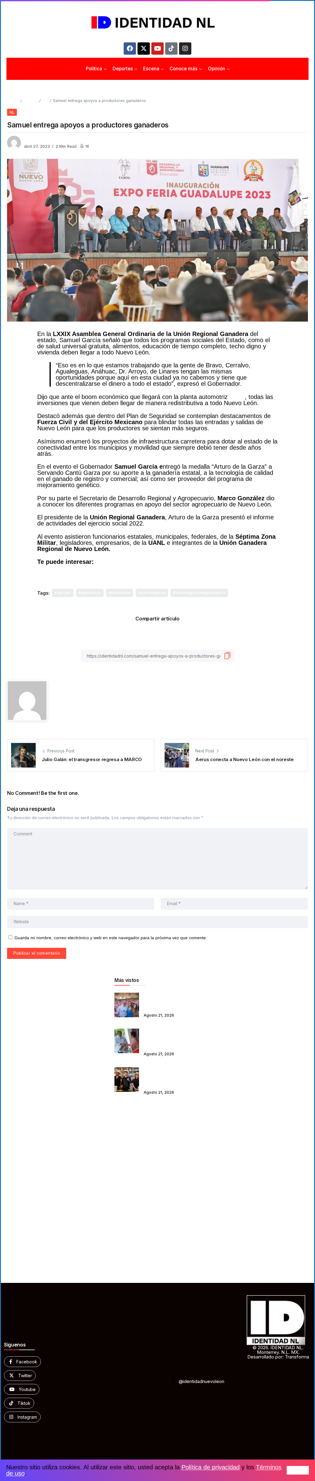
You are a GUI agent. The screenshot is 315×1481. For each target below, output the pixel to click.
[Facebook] (130, 48)
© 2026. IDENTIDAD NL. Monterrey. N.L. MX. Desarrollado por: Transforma (278, 1352)
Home (12, 100)
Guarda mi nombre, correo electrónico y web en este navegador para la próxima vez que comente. (110, 938)
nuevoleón (121, 592)
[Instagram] (185, 48)
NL (44, 100)
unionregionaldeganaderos (200, 592)
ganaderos (91, 592)
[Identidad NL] (157, 22)
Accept (297, 1470)
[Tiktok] (171, 48)
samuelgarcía (153, 592)
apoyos (64, 592)
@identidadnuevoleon (201, 1381)
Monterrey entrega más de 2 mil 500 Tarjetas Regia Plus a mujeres (172, 1001)
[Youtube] (157, 48)
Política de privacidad (210, 1467)
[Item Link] (126, 1005)
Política (30, 100)
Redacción (34, 140)
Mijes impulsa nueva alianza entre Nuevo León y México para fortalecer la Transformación (171, 1037)
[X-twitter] (144, 48)
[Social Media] (22, 1362)
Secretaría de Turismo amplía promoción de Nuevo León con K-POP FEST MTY (168, 1075)
